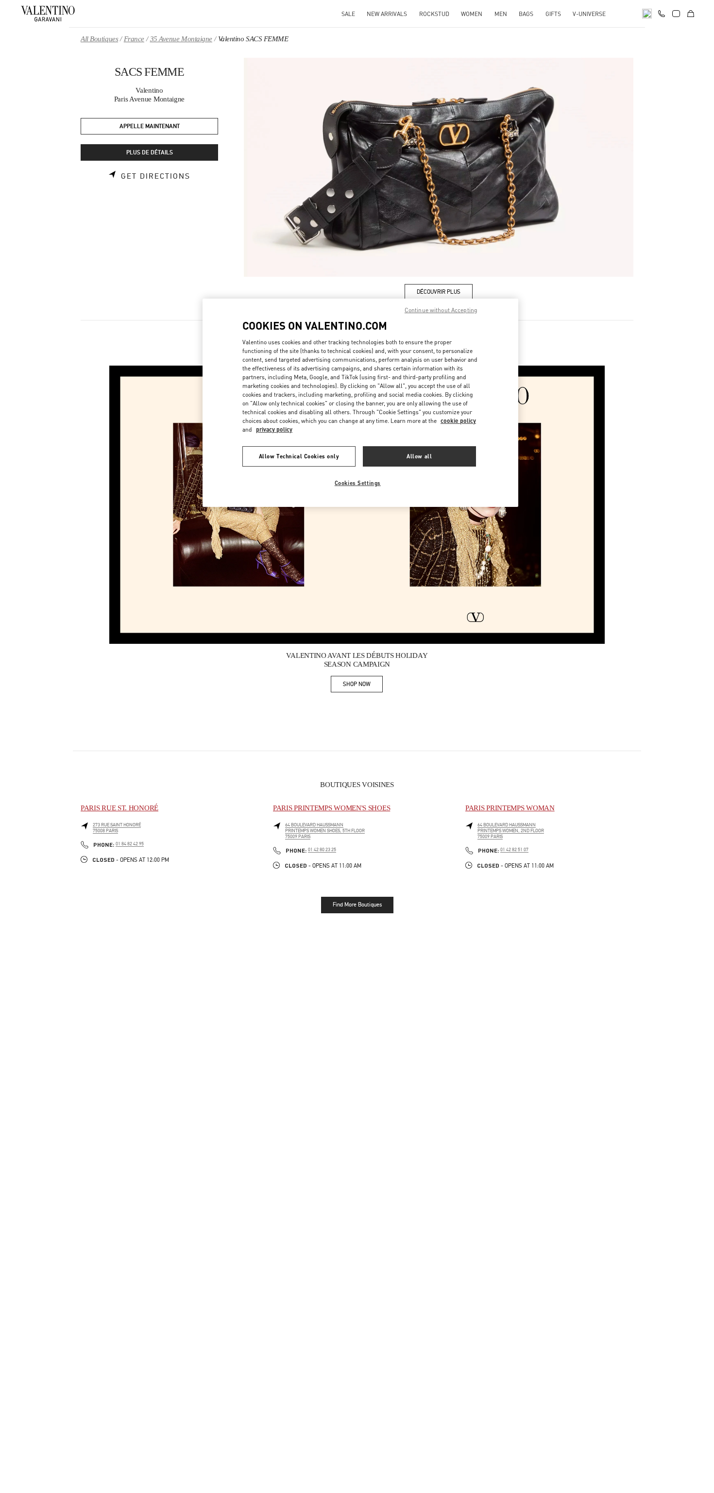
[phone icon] (661, 12)
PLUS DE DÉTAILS (149, 152)
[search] (647, 13)
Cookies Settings (358, 482)
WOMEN (471, 13)
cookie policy (458, 420)
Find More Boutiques (357, 904)
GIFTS (553, 13)
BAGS (526, 13)
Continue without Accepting (441, 310)
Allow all (419, 456)
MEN (500, 13)
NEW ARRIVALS (387, 13)
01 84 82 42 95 (130, 844)
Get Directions (155, 176)
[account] (676, 13)
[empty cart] (691, 13)
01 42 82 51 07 (514, 850)
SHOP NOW (363, 686)
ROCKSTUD (434, 13)
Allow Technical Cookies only (299, 456)
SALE (348, 13)
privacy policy (274, 429)
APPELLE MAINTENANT (149, 126)
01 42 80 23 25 (322, 850)
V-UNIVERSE (589, 13)
